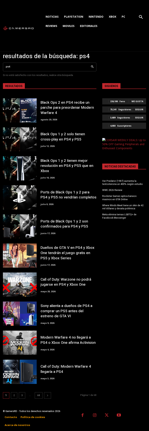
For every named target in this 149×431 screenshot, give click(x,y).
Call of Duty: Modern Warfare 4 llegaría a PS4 (66, 369)
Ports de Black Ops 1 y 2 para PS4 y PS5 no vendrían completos (68, 195)
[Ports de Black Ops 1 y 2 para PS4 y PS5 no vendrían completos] (20, 197)
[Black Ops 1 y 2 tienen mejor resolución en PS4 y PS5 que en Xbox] (20, 168)
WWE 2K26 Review (112, 190)
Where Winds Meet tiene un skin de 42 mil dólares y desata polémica (123, 207)
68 (38, 395)
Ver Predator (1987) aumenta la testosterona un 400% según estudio (122, 182)
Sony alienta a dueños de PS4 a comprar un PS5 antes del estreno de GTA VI (66, 311)
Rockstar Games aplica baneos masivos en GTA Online (119, 197)
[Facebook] (82, 415)
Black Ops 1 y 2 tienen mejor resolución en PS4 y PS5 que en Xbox (67, 166)
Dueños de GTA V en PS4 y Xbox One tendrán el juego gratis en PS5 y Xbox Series (67, 253)
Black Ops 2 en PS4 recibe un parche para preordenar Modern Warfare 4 (67, 108)
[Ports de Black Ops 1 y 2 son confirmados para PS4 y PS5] (20, 226)
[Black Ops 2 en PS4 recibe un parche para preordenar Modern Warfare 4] (20, 110)
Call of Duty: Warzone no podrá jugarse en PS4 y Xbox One (66, 282)
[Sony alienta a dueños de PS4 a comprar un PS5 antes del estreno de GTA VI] (20, 314)
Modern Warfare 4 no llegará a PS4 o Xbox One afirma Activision (68, 340)
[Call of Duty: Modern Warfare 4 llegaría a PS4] (20, 372)
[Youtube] (119, 415)
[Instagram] (95, 415)
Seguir (139, 109)
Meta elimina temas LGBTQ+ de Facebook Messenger (119, 216)
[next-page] (47, 395)
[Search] (92, 67)
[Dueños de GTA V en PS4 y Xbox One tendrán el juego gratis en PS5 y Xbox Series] (20, 255)
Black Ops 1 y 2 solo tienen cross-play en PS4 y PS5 (63, 136)
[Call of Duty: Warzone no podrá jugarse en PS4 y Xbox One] (20, 284)
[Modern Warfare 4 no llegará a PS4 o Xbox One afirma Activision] (20, 343)
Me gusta (137, 101)
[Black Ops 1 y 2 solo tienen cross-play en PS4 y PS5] (20, 139)
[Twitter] (107, 415)
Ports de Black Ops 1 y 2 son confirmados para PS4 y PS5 (64, 224)
